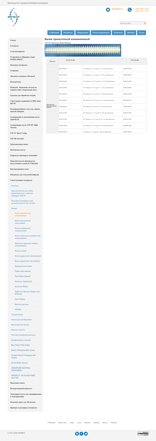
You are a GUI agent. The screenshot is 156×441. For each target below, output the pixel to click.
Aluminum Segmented (23, 281)
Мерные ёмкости (18, 329)
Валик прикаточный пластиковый (22, 221)
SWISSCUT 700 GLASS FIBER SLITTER (23, 376)
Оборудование (82, 33)
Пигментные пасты (17, 150)
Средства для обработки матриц (23, 95)
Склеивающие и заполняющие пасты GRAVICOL (24, 118)
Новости (105, 423)
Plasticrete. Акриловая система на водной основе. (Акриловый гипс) (23, 89)
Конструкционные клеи (19, 169)
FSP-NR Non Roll (17, 139)
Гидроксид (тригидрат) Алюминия (23, 155)
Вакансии (96, 423)
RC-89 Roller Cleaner (19, 363)
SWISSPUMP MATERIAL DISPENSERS (20, 369)
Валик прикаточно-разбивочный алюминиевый (27, 236)
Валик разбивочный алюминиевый (23, 229)
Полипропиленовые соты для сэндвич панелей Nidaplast (25, 110)
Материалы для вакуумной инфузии (24, 175)
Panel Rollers (20, 299)
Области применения (101, 33)
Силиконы (14, 71)
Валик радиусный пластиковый (27, 261)
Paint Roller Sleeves (22, 276)
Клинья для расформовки (21, 319)
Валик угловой (20, 250)
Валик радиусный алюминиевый (28, 256)
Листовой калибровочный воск (23, 335)
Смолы (13, 40)
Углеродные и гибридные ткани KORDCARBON (22, 58)
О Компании (54, 33)
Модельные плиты (17, 383)
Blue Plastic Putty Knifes (20, 345)
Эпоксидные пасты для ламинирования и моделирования (25, 395)
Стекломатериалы (17, 51)
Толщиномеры (17, 314)
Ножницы (15, 185)
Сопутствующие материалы (21, 180)
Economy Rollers (21, 286)
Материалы (68, 33)
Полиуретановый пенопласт (21, 388)
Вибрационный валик (23, 266)
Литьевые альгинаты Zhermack (22, 76)
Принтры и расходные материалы (23, 408)
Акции (72, 423)
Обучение (130, 33)
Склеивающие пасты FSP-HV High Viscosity (24, 126)
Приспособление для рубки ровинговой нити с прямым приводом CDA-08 (22, 193)
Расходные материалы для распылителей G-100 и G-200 (23, 201)
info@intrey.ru (117, 9)
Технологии (118, 33)
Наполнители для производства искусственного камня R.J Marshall (24, 162)
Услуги (141, 33)
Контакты (87, 423)
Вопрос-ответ (62, 423)
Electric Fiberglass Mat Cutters (23, 350)
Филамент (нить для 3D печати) (22, 402)
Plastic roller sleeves (23, 271)
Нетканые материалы (18, 65)
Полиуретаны (15, 82)
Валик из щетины (22, 304)
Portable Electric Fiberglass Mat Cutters (23, 356)
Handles (18, 309)
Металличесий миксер (20, 324)
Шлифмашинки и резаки (21, 340)
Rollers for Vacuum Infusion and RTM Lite (27, 292)
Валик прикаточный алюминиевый (22, 214)
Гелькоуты (14, 46)
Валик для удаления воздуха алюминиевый (26, 244)
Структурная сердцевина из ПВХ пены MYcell (25, 102)
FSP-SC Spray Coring (18, 133)
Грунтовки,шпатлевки (19, 144)
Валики (14, 208)
